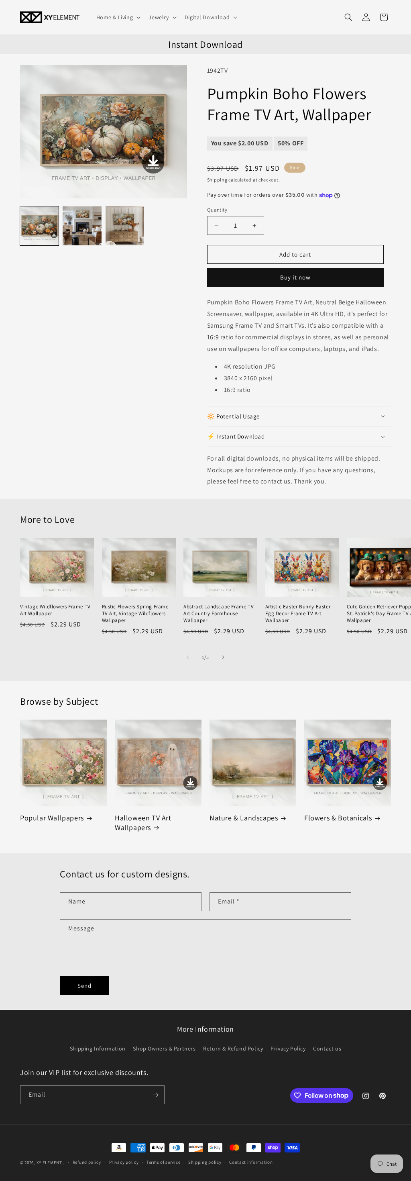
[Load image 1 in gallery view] (39, 225)
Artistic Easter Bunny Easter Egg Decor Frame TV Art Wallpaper (298, 614)
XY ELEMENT (49, 1162)
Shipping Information (98, 1048)
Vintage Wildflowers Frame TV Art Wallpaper (55, 610)
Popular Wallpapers (52, 817)
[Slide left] (188, 657)
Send (84, 985)
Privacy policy (124, 1162)
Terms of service (163, 1162)
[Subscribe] (155, 1094)
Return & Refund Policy (233, 1048)
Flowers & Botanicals (338, 817)
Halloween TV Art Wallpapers (143, 822)
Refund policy (87, 1162)
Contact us (327, 1048)
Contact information (251, 1162)
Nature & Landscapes (244, 817)
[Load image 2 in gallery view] (82, 225)
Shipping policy (205, 1162)
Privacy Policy (288, 1048)
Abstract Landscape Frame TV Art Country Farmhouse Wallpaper (218, 614)
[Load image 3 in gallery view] (125, 225)
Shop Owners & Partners (164, 1048)
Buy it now (295, 277)
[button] (118, 17)
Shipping (217, 180)
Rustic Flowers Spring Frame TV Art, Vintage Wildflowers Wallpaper (135, 614)
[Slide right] (223, 657)
